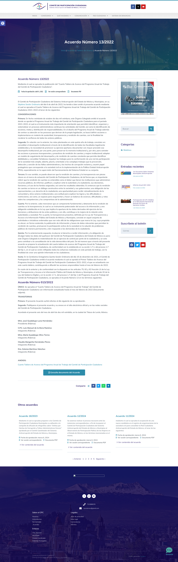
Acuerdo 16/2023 (28, 416)
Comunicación (81, 16)
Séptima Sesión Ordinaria (29, 104)
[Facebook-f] (133, 6)
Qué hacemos (63, 16)
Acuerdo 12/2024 (76, 416)
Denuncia (169, 554)
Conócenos (46, 16)
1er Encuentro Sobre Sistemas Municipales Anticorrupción (143, 172)
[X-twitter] (138, 6)
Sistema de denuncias (121, 16)
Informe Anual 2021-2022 (141, 185)
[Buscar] (151, 128)
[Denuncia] (169, 550)
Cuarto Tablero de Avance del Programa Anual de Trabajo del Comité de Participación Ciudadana (60, 364)
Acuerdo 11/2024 (125, 416)
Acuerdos (71, 50)
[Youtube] (143, 6)
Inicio (34, 16)
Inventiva (143, 556)
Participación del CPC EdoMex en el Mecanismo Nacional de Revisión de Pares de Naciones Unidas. (143, 202)
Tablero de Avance (85, 50)
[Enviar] (150, 231)
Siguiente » (100, 459)
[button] (2, 23)
